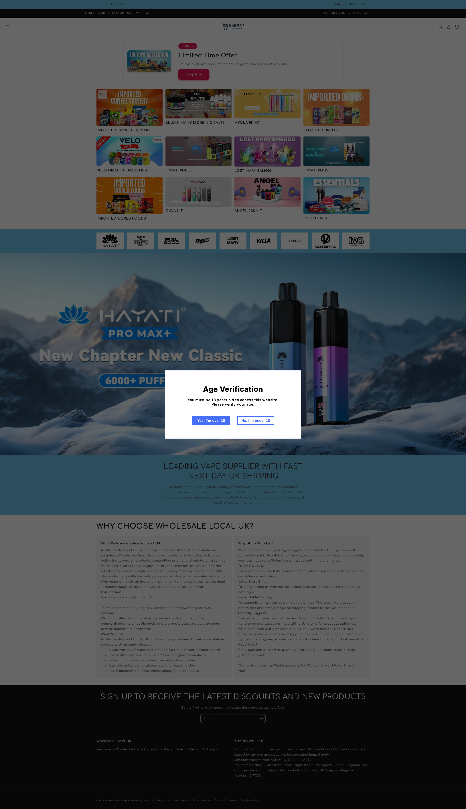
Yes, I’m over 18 (211, 421)
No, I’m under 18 (255, 421)
